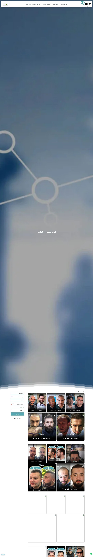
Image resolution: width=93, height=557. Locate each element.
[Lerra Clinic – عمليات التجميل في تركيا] (84, 4)
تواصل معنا (28, 4)
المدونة (38, 4)
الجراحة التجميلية (47, 4)
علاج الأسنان (64, 4)
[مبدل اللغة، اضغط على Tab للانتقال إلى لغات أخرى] (5, 4)
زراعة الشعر (56, 4)
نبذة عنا (34, 4)
